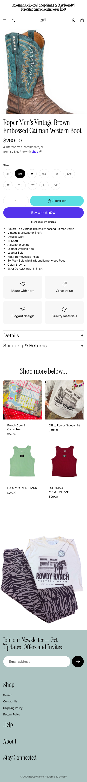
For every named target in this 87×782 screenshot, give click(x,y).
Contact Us (10, 701)
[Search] (13, 20)
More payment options (43, 221)
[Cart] (82, 20)
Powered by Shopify (56, 776)
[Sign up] (78, 661)
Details (11, 335)
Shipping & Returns (25, 345)
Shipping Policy (12, 708)
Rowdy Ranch (36, 776)
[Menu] (4, 20)
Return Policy (11, 714)
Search (7, 695)
